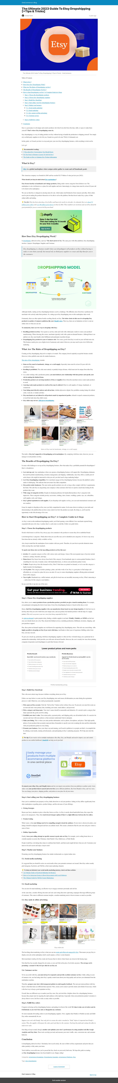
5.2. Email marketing (32, 110)
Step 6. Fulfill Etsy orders (32, 120)
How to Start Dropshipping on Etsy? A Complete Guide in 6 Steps (42, 92)
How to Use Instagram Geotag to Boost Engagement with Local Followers (45, 875)
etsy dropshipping (30, 1061)
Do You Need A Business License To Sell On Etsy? (38, 154)
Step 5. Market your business (33, 105)
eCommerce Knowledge (36, 1057)
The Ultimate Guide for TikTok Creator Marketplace (38, 878)
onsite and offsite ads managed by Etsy (67, 952)
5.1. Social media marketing (34, 108)
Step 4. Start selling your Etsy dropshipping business (40, 103)
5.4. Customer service (32, 116)
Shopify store (58, 321)
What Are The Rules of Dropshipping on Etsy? (37, 87)
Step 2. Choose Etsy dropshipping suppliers (37, 97)
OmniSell (45, 740)
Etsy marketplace (50, 179)
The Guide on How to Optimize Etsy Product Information (40, 157)
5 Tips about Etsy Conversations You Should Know (38, 152)
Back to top (93, 1075)
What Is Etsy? (27, 82)
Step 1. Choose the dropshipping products (37, 95)
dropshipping (27, 241)
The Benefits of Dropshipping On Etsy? (34, 90)
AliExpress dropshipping (46, 400)
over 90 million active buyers (45, 205)
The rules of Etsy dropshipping (31, 360)
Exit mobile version (59, 1080)
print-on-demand (28, 618)
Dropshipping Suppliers (51, 1057)
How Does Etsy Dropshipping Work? (34, 84)
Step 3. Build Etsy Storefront (33, 100)
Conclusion (26, 124)
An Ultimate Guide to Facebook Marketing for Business (39, 873)
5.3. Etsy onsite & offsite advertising (36, 113)
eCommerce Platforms (65, 1057)
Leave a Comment (59, 1067)
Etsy (24, 169)
